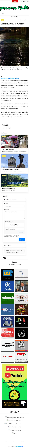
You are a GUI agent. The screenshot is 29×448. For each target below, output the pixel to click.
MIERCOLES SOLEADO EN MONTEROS (8, 188)
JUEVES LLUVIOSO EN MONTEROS (8, 149)
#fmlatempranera (14, 16)
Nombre (6, 203)
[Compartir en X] (7, 128)
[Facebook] (19, 1)
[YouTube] (24, 1)
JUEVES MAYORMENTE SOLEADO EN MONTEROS (10, 169)
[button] (10, 1)
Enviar (21, 240)
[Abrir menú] (3, 14)
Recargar (21, 232)
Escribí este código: (9, 221)
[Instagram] (21, 1)
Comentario (6, 209)
